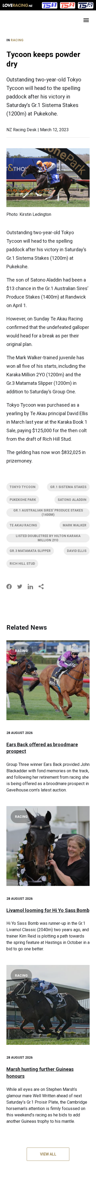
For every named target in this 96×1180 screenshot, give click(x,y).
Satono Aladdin (72, 500)
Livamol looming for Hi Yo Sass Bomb (47, 910)
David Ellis (76, 551)
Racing (17, 40)
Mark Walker (74, 525)
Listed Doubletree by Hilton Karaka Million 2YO (48, 538)
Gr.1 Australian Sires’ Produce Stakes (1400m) (48, 513)
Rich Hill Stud (22, 564)
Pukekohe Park (23, 500)
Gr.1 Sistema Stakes (68, 487)
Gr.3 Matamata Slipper (30, 551)
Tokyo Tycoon (22, 487)
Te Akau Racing (23, 525)
